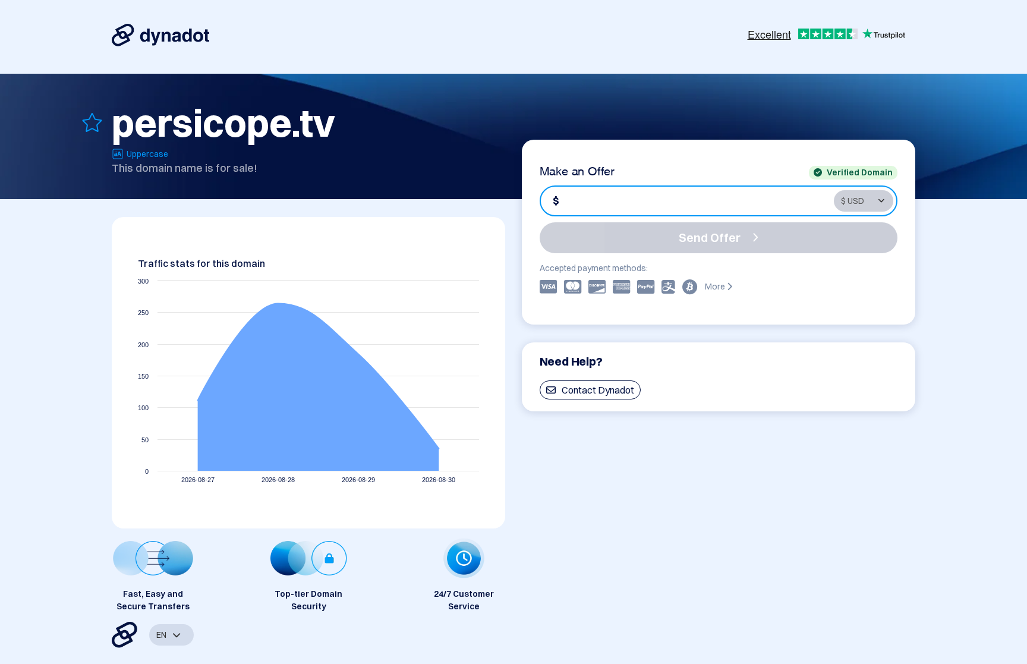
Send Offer (710, 237)
